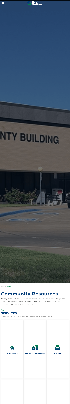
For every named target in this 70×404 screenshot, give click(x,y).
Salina (9, 286)
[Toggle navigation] (3, 3)
